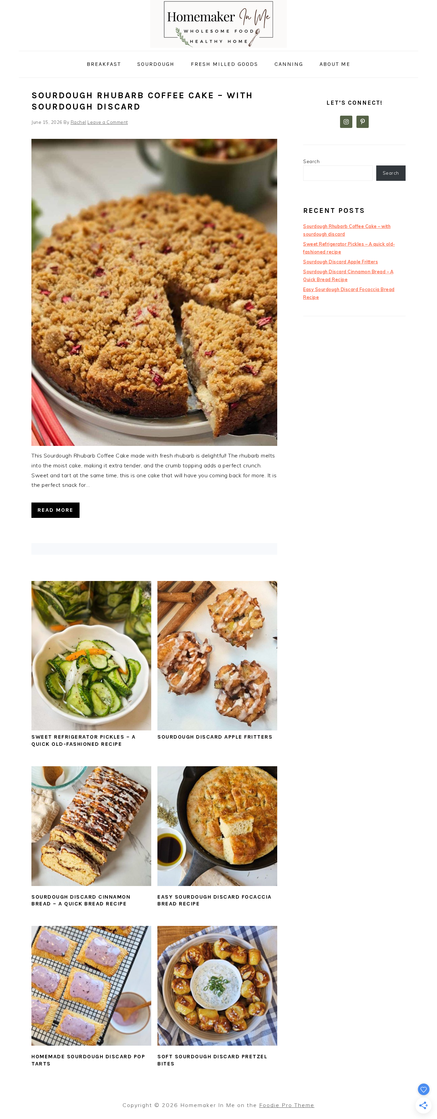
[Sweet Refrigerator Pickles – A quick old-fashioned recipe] (91, 728)
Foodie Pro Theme (286, 1105)
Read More (55, 510)
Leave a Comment (107, 122)
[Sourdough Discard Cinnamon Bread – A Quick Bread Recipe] (91, 826)
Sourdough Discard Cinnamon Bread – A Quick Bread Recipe (80, 900)
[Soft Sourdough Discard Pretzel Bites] (217, 986)
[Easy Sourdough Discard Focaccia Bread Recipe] (217, 826)
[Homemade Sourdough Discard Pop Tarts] (91, 986)
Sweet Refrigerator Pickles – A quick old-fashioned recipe (83, 740)
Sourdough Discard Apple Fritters (214, 736)
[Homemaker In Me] (218, 46)
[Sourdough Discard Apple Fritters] (217, 728)
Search (311, 161)
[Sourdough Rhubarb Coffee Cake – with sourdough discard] (154, 443)
